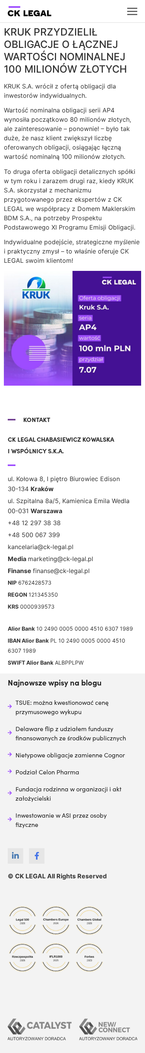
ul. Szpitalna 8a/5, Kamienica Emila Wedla (69, 501)
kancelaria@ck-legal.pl (40, 547)
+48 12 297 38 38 (34, 523)
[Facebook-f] (36, 856)
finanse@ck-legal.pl (61, 571)
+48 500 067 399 (34, 535)
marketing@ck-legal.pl (60, 559)
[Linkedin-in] (15, 856)
